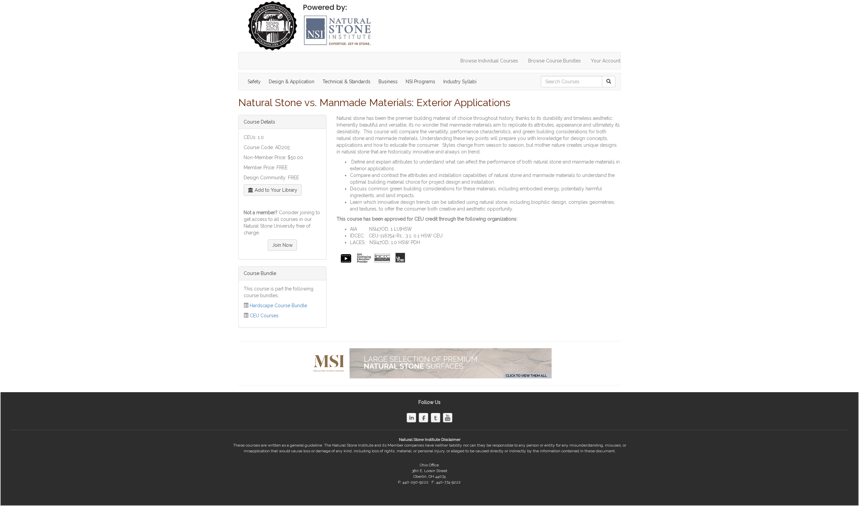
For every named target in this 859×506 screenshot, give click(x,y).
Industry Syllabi (459, 81)
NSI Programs (420, 81)
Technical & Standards (346, 81)
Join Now (282, 245)
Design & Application (291, 81)
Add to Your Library (275, 190)
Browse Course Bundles (554, 60)
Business (388, 81)
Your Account (605, 60)
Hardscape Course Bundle (278, 305)
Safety (254, 81)
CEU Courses (264, 315)
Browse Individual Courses (489, 60)
